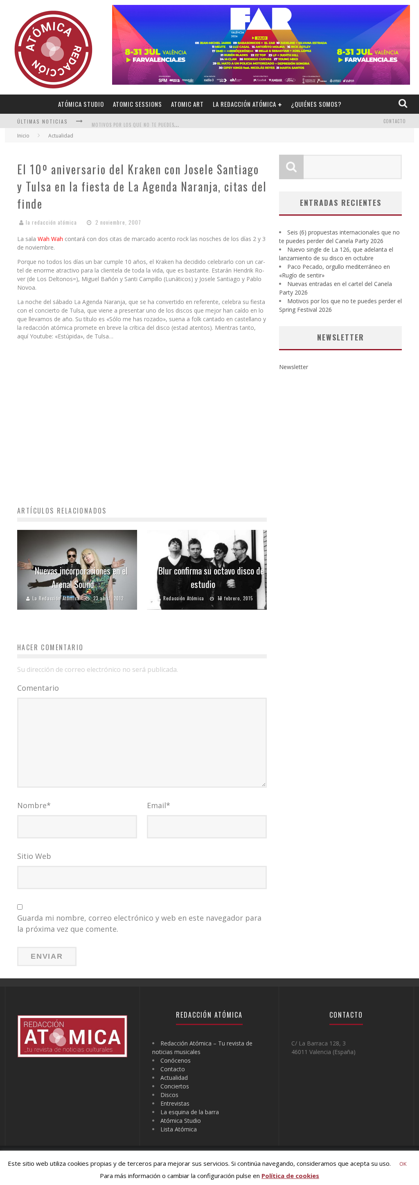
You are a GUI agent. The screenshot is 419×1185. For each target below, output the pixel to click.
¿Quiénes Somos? (316, 103)
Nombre (34, 805)
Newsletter (293, 367)
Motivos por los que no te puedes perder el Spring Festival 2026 (170, 122)
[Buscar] (404, 104)
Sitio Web (34, 856)
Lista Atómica (178, 1129)
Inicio (23, 135)
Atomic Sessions (137, 103)
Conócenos (175, 1060)
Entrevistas (174, 1103)
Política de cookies (290, 1175)
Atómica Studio (81, 103)
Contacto (394, 121)
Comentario (38, 688)
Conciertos (174, 1086)
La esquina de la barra (189, 1112)
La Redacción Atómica (244, 103)
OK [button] (403, 1163)
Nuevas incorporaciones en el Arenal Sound (81, 577)
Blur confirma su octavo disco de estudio (211, 577)
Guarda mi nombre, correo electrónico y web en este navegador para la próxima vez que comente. (139, 923)
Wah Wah (50, 239)
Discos (169, 1095)
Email (158, 805)
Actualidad (174, 1077)
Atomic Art (187, 103)
